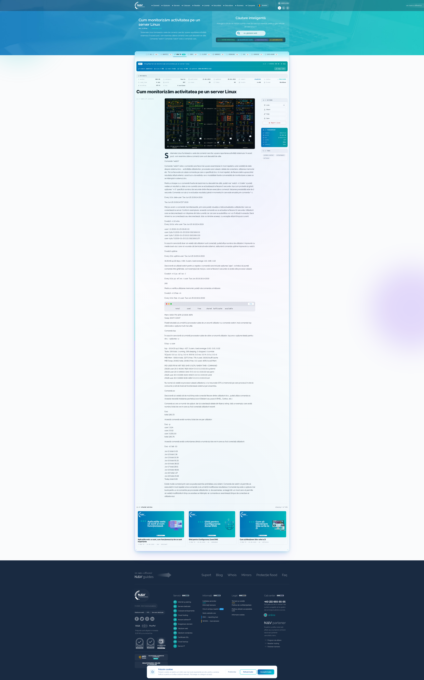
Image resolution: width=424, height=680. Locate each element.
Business (240, 5)
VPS (148, 612)
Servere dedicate (157, 612)
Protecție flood (266, 575)
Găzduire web (139, 612)
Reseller (197, 5)
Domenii (156, 5)
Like (275, 105)
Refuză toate (248, 672)
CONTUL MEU (285, 3)
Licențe (206, 5)
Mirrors (246, 575)
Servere (177, 5)
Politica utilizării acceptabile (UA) (242, 610)
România (264, 5)
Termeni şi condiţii (238, 601)
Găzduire (166, 5)
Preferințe (232, 672)
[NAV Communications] (140, 5)
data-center (269, 155)
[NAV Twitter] (142, 619)
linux (267, 158)
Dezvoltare (229, 5)
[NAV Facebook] (137, 619)
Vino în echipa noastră (211, 609)
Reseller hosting (273, 643)
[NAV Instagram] (147, 619)
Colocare (187, 5)
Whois (232, 575)
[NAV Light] (279, 8)
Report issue (275, 123)
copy (250, 304)
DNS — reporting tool (210, 617)
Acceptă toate (266, 672)
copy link (281, 69)
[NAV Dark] (283, 8)
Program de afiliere (274, 640)
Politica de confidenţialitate (241, 605)
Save (267, 118)
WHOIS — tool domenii (211, 621)
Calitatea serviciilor (209, 601)
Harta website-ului (209, 613)
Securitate (217, 5)
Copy (267, 114)
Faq (284, 575)
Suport (206, 575)
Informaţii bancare (209, 605)
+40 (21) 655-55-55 (275, 601)
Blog (219, 575)
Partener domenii (274, 647)
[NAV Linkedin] (152, 619)
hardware (281, 155)
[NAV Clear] (287, 8)
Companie (251, 5)
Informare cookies (238, 615)
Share (268, 109)
